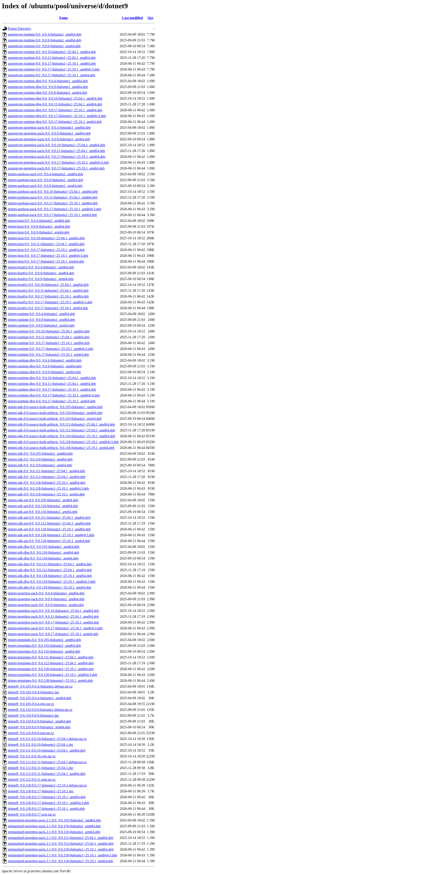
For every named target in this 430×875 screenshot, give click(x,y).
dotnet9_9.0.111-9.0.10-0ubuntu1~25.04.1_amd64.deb (46, 750)
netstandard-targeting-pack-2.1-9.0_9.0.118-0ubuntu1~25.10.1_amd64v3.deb (62, 855)
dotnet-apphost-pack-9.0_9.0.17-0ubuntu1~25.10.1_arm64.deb (52, 215)
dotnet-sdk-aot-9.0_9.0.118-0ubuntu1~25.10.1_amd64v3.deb (51, 535)
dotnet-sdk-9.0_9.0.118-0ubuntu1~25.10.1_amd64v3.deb (48, 488)
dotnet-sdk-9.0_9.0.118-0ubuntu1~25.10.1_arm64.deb (46, 494)
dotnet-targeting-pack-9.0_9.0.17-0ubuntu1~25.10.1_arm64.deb (53, 634)
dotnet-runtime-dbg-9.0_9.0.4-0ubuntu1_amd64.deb (45, 360)
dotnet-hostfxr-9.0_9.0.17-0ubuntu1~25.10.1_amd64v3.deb (50, 302)
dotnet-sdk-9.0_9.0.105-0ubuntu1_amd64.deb (40, 453)
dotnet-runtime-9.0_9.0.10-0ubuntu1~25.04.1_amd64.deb (49, 331)
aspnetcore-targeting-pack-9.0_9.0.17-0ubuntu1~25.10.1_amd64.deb (56, 157)
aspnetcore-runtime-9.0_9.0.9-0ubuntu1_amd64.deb (44, 40)
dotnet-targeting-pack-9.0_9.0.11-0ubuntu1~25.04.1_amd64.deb (53, 616)
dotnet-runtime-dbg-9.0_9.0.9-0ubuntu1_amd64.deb (45, 366)
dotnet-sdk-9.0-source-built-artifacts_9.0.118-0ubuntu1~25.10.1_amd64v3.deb (63, 442)
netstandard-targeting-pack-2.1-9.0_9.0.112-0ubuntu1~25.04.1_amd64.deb (61, 843)
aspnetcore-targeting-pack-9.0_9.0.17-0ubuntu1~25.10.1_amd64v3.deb (58, 162)
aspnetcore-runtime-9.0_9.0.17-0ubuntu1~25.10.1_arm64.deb (51, 75)
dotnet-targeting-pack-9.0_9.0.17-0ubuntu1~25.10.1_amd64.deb (53, 622)
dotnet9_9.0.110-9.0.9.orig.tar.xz (31, 733)
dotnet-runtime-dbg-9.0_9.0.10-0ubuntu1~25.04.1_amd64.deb (52, 378)
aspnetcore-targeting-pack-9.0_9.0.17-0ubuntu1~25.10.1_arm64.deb (56, 168)
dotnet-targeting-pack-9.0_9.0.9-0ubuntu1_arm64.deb (46, 605)
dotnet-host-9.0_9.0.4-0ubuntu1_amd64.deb (39, 221)
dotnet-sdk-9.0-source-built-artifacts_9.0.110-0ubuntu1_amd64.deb (55, 413)
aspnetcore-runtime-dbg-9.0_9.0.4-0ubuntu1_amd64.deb (48, 81)
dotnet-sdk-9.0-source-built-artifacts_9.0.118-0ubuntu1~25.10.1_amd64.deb (61, 436)
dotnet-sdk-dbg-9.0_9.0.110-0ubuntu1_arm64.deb (43, 558)
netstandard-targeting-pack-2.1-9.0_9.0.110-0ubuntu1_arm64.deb (54, 832)
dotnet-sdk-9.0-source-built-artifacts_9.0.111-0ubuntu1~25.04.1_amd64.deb (61, 424)
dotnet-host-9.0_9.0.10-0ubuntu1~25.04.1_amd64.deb (46, 238)
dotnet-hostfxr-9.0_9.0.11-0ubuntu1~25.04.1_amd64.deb (48, 290)
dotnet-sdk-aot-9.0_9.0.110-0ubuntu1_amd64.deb (43, 506)
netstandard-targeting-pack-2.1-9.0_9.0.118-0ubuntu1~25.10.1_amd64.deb (61, 849)
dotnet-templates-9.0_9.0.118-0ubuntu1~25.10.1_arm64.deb (50, 680)
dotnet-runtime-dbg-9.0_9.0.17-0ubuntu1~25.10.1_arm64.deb (51, 401)
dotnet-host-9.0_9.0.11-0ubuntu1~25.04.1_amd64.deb (46, 244)
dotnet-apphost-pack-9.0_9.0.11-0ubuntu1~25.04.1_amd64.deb (52, 197)
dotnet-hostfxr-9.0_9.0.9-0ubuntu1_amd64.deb (41, 273)
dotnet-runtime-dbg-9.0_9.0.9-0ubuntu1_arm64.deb (44, 372)
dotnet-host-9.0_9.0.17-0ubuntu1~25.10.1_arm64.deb (46, 261)
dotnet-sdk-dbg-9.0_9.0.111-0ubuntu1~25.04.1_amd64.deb (50, 564)
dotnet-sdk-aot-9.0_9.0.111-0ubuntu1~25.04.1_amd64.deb (49, 517)
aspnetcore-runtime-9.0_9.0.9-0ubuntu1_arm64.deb (44, 46)
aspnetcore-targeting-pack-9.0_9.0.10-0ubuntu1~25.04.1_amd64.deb (56, 145)
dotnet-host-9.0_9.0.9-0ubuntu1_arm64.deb (38, 232)
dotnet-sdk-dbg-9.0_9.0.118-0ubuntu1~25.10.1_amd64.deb (50, 576)
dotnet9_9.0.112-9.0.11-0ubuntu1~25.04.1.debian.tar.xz (47, 762)
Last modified (132, 18)
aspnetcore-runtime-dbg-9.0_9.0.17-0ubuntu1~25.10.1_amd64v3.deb (57, 116)
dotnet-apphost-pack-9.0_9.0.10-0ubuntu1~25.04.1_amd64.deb (53, 191)
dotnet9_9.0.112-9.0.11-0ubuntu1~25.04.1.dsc (40, 768)
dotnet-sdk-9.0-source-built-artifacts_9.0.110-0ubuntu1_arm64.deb (55, 418)
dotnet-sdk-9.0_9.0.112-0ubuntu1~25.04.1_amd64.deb (46, 477)
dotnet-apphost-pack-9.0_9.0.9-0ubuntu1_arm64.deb (45, 186)
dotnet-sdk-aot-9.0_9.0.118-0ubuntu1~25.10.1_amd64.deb (49, 529)
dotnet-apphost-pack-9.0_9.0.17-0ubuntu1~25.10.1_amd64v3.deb (54, 209)
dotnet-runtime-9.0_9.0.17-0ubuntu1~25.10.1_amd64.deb (49, 343)
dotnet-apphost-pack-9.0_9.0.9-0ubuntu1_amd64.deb (45, 180)
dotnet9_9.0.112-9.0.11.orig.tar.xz (32, 779)
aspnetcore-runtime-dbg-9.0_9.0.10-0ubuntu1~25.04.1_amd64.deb (55, 98)
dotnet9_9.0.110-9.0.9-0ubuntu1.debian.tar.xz (40, 710)
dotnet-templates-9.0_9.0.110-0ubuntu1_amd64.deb (44, 646)
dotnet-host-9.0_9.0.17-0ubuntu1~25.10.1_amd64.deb (46, 250)
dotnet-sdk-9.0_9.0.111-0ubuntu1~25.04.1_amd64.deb (46, 471)
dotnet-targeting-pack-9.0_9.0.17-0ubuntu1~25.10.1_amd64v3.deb (55, 628)
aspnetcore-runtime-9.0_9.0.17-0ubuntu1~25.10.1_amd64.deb (52, 63)
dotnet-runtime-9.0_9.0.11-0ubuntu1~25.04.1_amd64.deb (48, 337)
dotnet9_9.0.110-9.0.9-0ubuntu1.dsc (33, 715)
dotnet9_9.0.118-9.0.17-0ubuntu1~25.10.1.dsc (41, 791)
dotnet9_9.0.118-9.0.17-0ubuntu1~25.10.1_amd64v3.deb (48, 803)
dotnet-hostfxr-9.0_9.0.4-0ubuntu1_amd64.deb (41, 267)
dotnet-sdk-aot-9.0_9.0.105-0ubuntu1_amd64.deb (43, 500)
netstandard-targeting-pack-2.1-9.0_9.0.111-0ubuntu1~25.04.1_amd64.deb (60, 838)
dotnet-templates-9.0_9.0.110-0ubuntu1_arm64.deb (44, 651)
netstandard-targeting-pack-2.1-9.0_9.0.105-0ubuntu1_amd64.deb (54, 820)
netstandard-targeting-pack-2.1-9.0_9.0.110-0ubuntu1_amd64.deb (54, 826)
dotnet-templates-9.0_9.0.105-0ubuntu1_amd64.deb (44, 640)
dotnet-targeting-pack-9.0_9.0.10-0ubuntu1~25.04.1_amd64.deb (53, 611)
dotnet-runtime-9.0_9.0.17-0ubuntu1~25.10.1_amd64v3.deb (50, 349)
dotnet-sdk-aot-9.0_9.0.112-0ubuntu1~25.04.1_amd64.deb (49, 523)
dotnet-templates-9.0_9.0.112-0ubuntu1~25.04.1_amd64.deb (51, 663)
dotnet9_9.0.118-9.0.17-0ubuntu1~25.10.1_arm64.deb (46, 809)
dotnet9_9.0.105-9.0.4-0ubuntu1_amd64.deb (39, 698)
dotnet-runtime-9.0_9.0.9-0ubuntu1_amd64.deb (41, 320)
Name (63, 18)
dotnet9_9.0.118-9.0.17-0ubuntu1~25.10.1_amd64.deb (47, 797)
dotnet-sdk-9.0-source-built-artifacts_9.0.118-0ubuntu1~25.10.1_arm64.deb (61, 448)
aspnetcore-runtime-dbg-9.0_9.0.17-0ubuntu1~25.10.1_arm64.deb (55, 122)
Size (150, 18)
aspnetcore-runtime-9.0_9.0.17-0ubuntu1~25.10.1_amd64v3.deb (53, 69)
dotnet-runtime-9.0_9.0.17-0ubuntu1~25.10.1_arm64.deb (48, 354)
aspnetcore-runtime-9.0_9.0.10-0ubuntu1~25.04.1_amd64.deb (52, 52)
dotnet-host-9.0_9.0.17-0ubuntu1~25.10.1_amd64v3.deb (48, 255)
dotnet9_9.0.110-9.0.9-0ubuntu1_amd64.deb (39, 721)
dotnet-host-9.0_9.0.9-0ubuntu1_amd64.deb (39, 226)
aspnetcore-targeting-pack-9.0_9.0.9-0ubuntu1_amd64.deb (49, 133)
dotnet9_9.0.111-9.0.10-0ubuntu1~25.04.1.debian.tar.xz (47, 739)
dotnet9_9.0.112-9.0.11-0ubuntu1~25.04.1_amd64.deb (46, 774)
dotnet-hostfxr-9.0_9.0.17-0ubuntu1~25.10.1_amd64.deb (48, 296)
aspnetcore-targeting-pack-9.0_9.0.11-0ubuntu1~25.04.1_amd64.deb (56, 151)
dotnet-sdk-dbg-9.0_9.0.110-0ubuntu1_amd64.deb (43, 552)
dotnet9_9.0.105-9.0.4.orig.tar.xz (31, 704)
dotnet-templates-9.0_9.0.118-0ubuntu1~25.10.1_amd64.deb (51, 669)
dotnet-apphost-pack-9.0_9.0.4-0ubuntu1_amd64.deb (45, 174)
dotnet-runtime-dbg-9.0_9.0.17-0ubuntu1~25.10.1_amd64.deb (52, 389)
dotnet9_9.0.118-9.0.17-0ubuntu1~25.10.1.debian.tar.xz (47, 785)
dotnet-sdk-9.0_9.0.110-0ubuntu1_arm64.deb (40, 465)
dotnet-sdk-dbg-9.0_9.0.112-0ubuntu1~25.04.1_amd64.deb (50, 570)
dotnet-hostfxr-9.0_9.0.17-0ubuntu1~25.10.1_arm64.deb (48, 308)
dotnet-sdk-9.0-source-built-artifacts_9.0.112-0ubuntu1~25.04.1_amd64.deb (61, 430)
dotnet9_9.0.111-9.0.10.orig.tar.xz (32, 756)
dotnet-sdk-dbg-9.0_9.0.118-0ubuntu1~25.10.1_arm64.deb (49, 587)
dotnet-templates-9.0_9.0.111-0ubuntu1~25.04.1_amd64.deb (50, 657)
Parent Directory (19, 28)
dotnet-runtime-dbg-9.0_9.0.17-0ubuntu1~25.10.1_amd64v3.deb (54, 395)
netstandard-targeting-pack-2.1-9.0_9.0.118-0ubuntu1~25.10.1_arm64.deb (60, 861)
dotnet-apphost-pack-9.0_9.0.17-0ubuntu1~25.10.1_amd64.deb (53, 203)
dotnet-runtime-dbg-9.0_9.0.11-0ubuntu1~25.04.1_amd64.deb (52, 384)
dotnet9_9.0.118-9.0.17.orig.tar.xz (32, 814)
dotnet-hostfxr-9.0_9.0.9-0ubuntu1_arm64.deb (40, 279)
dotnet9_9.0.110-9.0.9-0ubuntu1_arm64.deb (39, 727)
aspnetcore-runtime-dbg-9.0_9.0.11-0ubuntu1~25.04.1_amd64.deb (55, 104)
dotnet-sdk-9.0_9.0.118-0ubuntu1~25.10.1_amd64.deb (46, 483)
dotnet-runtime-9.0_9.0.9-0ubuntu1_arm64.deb (41, 325)
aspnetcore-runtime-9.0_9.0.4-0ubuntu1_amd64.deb (44, 34)
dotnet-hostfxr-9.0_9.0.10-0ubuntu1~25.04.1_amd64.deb (48, 285)
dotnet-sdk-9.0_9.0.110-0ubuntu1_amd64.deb (40, 459)
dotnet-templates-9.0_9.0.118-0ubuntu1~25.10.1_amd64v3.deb (52, 675)
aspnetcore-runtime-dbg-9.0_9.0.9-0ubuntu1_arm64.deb (47, 92)
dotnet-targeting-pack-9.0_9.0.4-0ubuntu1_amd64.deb (46, 593)
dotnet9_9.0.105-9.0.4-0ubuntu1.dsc (33, 692)
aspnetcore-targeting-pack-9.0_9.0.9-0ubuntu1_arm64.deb (49, 139)
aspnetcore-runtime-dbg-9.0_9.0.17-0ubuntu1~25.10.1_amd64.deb (55, 110)
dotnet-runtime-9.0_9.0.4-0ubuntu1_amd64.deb (41, 314)
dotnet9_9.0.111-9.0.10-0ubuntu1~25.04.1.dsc (40, 744)
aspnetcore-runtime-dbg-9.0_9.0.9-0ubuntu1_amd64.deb (48, 87)
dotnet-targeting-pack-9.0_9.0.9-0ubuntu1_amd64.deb (46, 599)
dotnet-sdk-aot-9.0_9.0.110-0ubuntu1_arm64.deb (42, 512)
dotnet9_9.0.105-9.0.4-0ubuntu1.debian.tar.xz (40, 686)
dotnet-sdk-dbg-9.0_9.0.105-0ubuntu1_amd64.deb (43, 547)
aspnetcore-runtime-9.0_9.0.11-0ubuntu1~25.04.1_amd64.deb (52, 58)
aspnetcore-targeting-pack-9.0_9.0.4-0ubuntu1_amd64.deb (49, 127)
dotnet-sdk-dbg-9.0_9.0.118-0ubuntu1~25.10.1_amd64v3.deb (51, 581)
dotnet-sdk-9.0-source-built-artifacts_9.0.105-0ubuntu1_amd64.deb (55, 407)
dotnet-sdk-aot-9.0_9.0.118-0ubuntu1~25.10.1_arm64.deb (49, 541)
